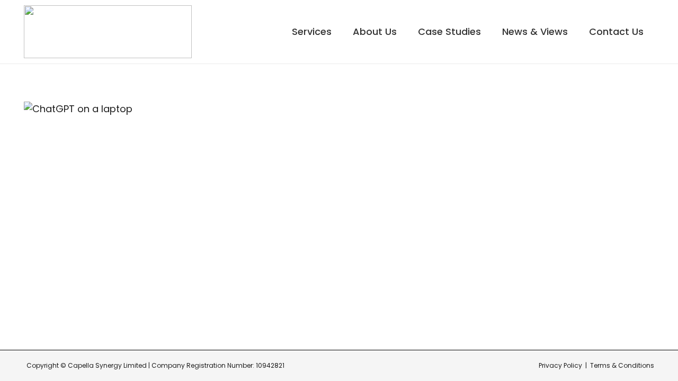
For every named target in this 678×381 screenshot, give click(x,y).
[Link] (108, 31)
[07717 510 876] (441, 275)
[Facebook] (632, 213)
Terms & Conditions (622, 365)
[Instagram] (632, 240)
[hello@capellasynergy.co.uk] (441, 244)
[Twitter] (632, 292)
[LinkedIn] (632, 266)
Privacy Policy (560, 365)
